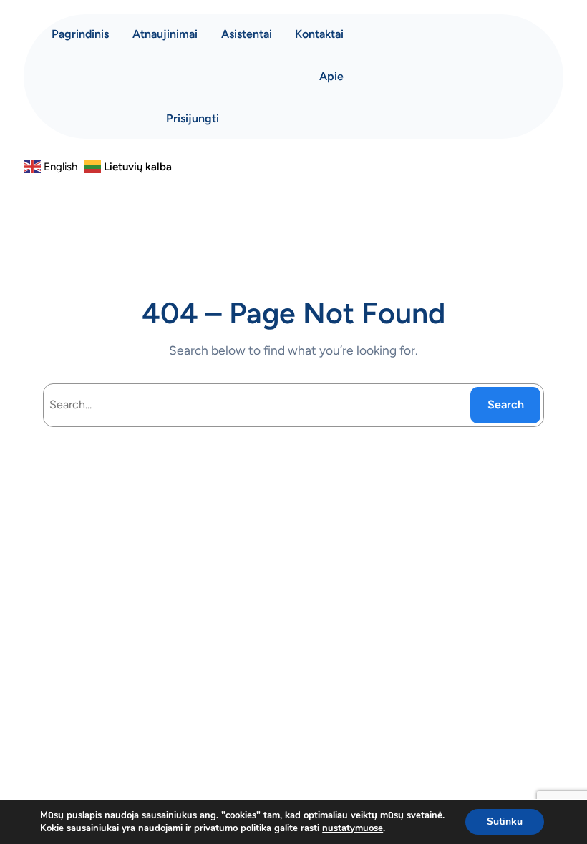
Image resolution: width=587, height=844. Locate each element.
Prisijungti (192, 118)
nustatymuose (352, 828)
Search (505, 404)
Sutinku (505, 821)
